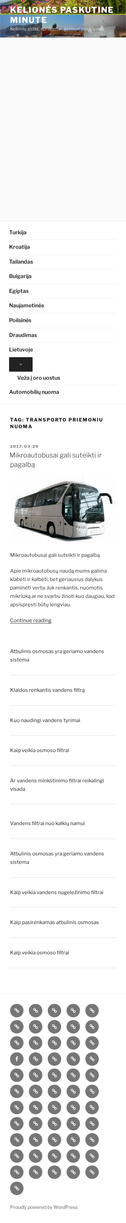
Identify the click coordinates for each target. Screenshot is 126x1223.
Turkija (18, 232)
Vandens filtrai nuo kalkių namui (47, 823)
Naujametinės (26, 305)
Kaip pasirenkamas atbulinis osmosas (54, 922)
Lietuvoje (21, 349)
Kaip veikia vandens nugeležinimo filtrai (56, 892)
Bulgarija (20, 276)
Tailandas (21, 262)
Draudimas (23, 335)
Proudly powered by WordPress (44, 1207)
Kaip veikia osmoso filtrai (39, 750)
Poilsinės (20, 320)
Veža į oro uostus (38, 378)
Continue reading (30, 620)
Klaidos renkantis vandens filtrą (47, 690)
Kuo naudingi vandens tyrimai (45, 720)
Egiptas (19, 291)
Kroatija (19, 247)
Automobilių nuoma (34, 392)
